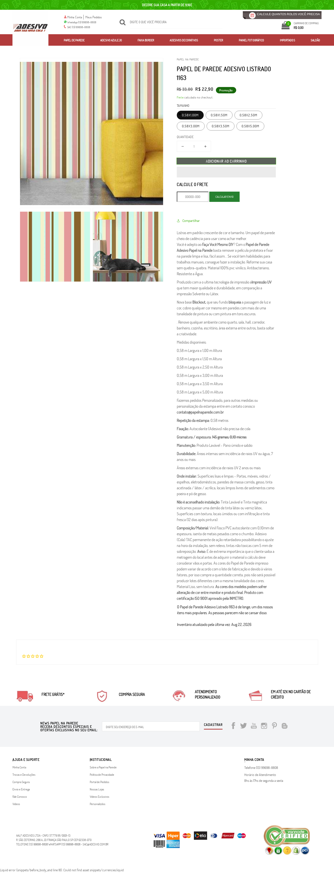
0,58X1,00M (190, 115)
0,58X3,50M (220, 126)
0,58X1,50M (219, 115)
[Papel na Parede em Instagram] (264, 726)
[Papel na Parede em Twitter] (243, 726)
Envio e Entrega (21, 789)
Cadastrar (213, 725)
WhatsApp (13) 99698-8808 (81, 22)
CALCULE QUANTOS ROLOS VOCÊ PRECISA (288, 14)
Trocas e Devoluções (23, 774)
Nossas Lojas (97, 789)
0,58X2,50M (248, 115)
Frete (180, 97)
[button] (226, 172)
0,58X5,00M (250, 126)
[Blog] (284, 726)
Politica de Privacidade (102, 774)
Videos (16, 804)
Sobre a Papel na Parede (103, 767)
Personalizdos (97, 804)
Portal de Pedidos (99, 782)
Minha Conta (74, 17)
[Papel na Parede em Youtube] (253, 726)
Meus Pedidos (93, 17)
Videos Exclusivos (99, 796)
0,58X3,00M (191, 126)
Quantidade (185, 137)
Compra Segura (21, 782)
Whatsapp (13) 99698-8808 (64, 844)
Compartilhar (191, 220)
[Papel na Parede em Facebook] (233, 726)
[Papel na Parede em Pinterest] (274, 726)
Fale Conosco (19, 796)
